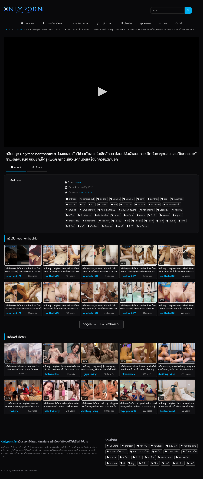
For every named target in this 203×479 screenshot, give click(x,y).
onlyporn (129, 446)
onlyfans (18, 29)
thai (165, 198)
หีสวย (150, 220)
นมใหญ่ (129, 215)
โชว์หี (131, 226)
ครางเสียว (155, 204)
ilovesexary (128, 374)
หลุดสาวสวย (74, 220)
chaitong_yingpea (168, 374)
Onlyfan (116, 198)
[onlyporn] (23, 10)
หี (128, 220)
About (17, 167)
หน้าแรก (29, 23)
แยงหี (120, 226)
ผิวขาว (141, 215)
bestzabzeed (167, 411)
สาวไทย (166, 215)
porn (142, 198)
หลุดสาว (178, 215)
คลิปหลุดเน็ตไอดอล (118, 451)
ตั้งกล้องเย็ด (102, 215)
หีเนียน (172, 220)
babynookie (52, 374)
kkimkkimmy (52, 411)
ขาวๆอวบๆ (127, 204)
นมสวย (117, 215)
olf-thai (103, 198)
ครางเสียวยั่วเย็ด (173, 204)
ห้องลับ (118, 220)
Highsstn (126, 23)
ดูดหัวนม (178, 209)
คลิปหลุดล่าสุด (88, 209)
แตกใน (163, 23)
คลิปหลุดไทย (148, 209)
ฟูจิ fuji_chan (104, 23)
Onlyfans (130, 198)
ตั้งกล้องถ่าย (86, 215)
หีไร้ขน (71, 226)
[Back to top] (193, 470)
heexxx (78, 182)
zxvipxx (14, 411)
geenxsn (145, 23)
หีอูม (161, 220)
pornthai (154, 198)
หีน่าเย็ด (138, 220)
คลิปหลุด (72, 209)
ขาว (115, 204)
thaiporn (72, 204)
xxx (93, 204)
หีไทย (183, 220)
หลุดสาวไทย (90, 220)
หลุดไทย (105, 220)
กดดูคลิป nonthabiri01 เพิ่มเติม (101, 324)
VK (83, 204)
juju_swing (90, 374)
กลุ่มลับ (104, 204)
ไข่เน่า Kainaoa (79, 23)
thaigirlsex (178, 198)
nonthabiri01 (85, 192)
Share (38, 167)
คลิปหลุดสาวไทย (108, 209)
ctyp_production (129, 411)
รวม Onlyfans (54, 23)
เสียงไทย (108, 226)
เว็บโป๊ (178, 23)
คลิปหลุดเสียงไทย (128, 209)
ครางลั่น (141, 204)
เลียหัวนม (94, 226)
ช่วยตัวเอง (164, 209)
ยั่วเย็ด (153, 215)
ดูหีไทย (71, 215)
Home (8, 29)
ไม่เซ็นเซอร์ (144, 226)
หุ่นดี (82, 226)
